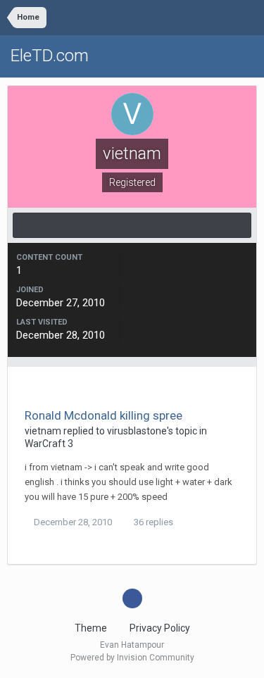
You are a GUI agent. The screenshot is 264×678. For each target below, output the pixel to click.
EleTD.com (50, 55)
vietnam (43, 431)
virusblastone (137, 431)
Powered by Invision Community (132, 658)
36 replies (152, 522)
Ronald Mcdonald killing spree (103, 415)
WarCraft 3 (49, 443)
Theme (92, 628)
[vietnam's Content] (132, 225)
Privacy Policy (160, 628)
